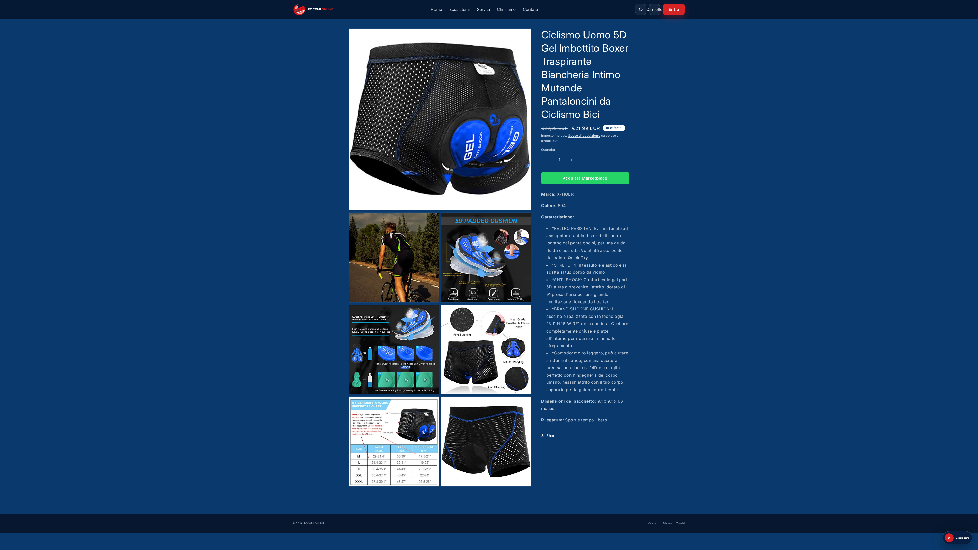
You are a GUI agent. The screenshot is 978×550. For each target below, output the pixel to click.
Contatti (530, 9)
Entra (674, 9)
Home (436, 9)
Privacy (667, 523)
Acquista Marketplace (585, 178)
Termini (680, 523)
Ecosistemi (459, 9)
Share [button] (551, 435)
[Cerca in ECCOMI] (640, 9)
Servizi (483, 9)
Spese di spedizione (584, 136)
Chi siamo (506, 9)
